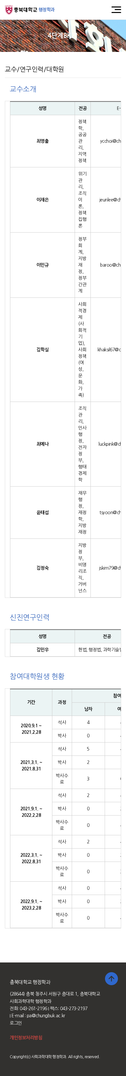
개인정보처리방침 (26, 1037)
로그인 (16, 1023)
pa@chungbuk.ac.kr (46, 1015)
